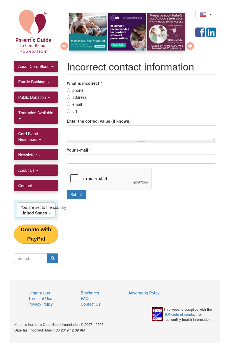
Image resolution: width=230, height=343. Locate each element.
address (79, 97)
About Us (27, 170)
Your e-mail (79, 150)
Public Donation (32, 97)
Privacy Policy (40, 304)
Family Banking (32, 81)
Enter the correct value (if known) (99, 121)
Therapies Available (35, 112)
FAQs (86, 298)
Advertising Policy (144, 293)
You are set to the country (38, 210)
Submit (76, 194)
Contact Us (90, 304)
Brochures (90, 293)
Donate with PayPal (36, 234)
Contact (25, 185)
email (77, 104)
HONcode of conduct (180, 314)
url (74, 111)
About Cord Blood (34, 66)
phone (78, 90)
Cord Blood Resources (28, 136)
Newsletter (28, 154)
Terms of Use (40, 298)
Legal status (39, 293)
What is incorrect (84, 83)
